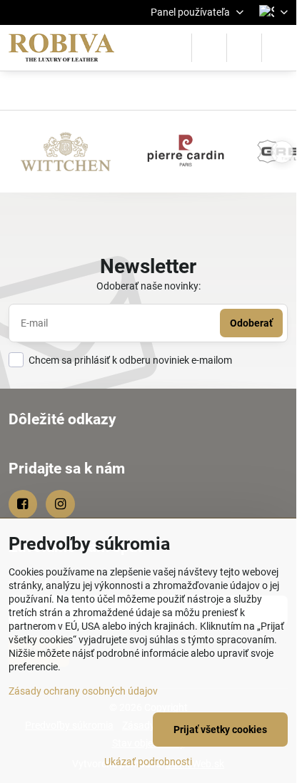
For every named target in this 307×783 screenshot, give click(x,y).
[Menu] (279, 48)
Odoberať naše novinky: (148, 286)
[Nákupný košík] (244, 48)
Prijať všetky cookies (220, 729)
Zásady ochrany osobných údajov (83, 691)
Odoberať (251, 323)
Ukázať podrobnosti (148, 761)
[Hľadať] (209, 48)
